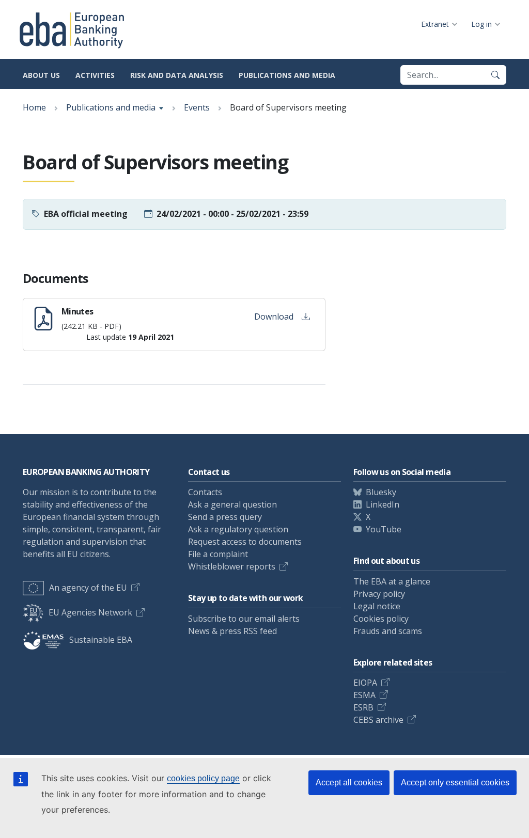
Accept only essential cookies (455, 782)
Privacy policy (379, 593)
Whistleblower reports (231, 566)
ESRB (363, 707)
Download (273, 316)
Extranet (435, 24)
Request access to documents (245, 541)
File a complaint (218, 554)
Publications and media (287, 75)
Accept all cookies (349, 782)
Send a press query (225, 517)
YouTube (383, 529)
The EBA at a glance (391, 581)
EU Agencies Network (90, 612)
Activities (95, 75)
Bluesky (381, 492)
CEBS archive (378, 719)
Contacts (205, 492)
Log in (481, 24)
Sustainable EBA (100, 639)
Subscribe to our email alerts (244, 618)
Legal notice (376, 606)
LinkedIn (382, 504)
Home (34, 107)
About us (41, 75)
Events (197, 107)
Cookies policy (381, 618)
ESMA (364, 695)
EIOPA (365, 682)
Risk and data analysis (176, 75)
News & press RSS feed (232, 631)
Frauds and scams (387, 631)
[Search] (495, 75)
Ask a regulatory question (238, 529)
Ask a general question (232, 504)
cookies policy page (203, 778)
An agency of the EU (88, 587)
